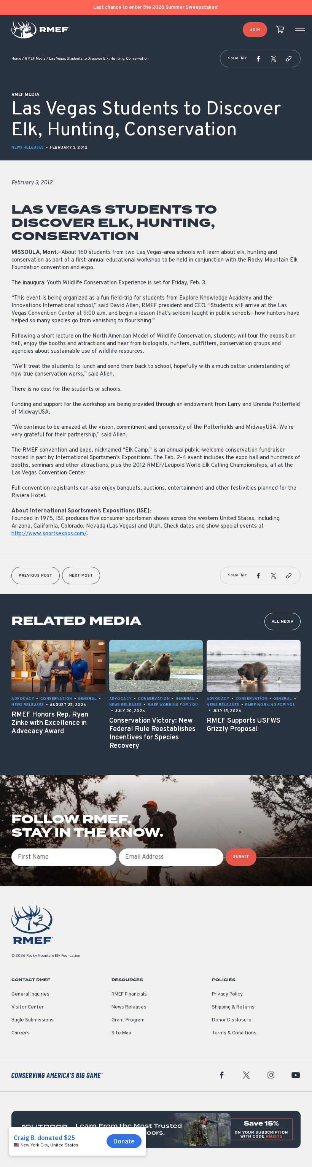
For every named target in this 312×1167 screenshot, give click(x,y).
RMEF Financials (129, 994)
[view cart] (280, 30)
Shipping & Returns (233, 1007)
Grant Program (128, 1020)
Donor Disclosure (232, 1020)
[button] (258, 58)
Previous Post (36, 575)
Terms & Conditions (234, 1033)
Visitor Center (27, 1007)
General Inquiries (30, 994)
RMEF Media (35, 58)
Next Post (81, 575)
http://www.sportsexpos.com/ (49, 534)
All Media (283, 621)
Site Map (121, 1033)
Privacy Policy (227, 994)
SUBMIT (241, 857)
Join (255, 29)
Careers (20, 1033)
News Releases (27, 147)
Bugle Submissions (32, 1020)
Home (16, 58)
